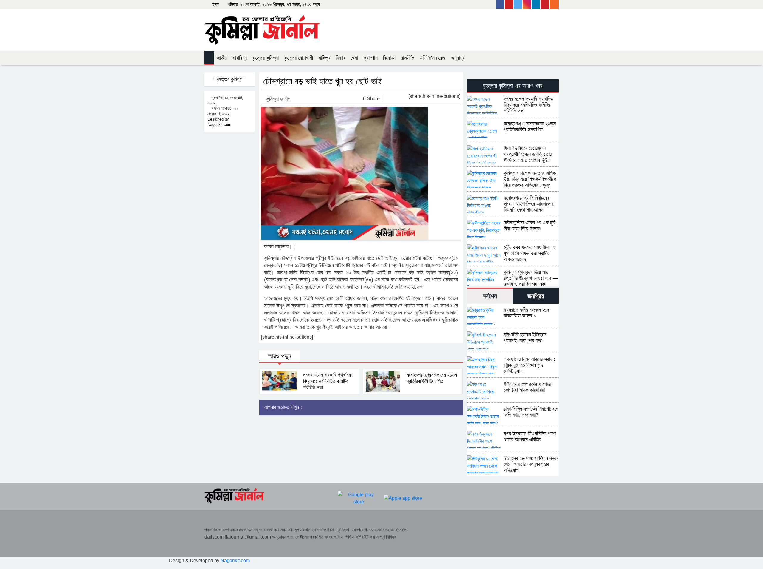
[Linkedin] (536, 4)
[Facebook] (500, 4)
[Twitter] (518, 4)
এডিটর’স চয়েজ (432, 58)
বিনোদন (389, 58)
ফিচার (340, 58)
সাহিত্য (324, 58)
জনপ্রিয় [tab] (535, 296)
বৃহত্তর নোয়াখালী (298, 58)
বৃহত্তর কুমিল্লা (265, 58)
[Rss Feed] (554, 4)
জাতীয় (222, 58)
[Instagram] (527, 4)
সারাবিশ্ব (239, 58)
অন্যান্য (458, 58)
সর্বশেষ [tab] (490, 296)
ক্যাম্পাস (370, 58)
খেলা (354, 58)
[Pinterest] (545, 4)
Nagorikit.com (235, 560)
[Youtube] (509, 4)
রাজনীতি (407, 58)
